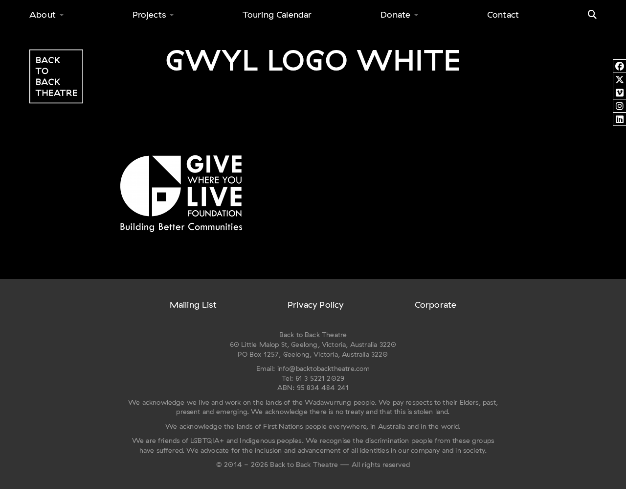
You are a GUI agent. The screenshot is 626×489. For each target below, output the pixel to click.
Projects (149, 14)
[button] (592, 15)
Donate (395, 14)
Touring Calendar (277, 14)
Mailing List (193, 304)
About (42, 14)
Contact (503, 14)
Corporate (436, 304)
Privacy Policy (316, 304)
